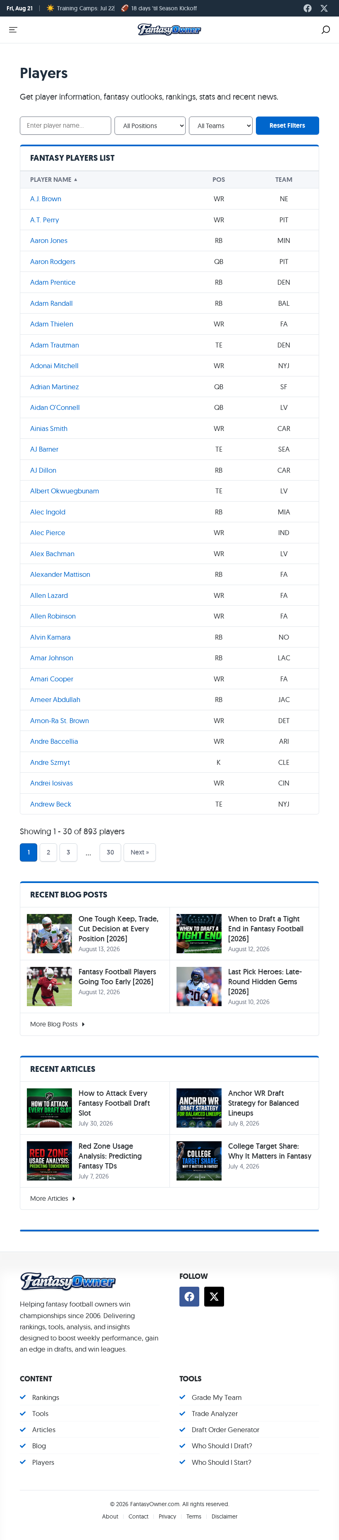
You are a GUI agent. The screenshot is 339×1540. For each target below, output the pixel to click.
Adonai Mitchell (54, 365)
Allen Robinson (53, 616)
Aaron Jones (48, 240)
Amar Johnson (51, 657)
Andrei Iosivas (51, 782)
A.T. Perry (44, 219)
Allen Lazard (49, 595)
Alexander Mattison (60, 574)
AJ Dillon (43, 470)
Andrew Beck (50, 804)
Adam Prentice (53, 282)
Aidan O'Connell (55, 407)
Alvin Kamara (50, 637)
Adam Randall (51, 303)
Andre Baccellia (54, 741)
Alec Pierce (47, 532)
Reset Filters (287, 125)
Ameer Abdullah (55, 699)
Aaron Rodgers (52, 261)
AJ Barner (44, 449)
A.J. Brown (45, 198)
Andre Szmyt (50, 762)
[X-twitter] (324, 8)
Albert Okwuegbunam (64, 490)
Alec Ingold (47, 511)
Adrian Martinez (54, 386)
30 (110, 852)
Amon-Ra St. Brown (59, 720)
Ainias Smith (48, 428)
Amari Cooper (51, 678)
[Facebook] (307, 8)
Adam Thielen (51, 323)
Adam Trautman (54, 344)
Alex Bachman (52, 553)
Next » (140, 852)
